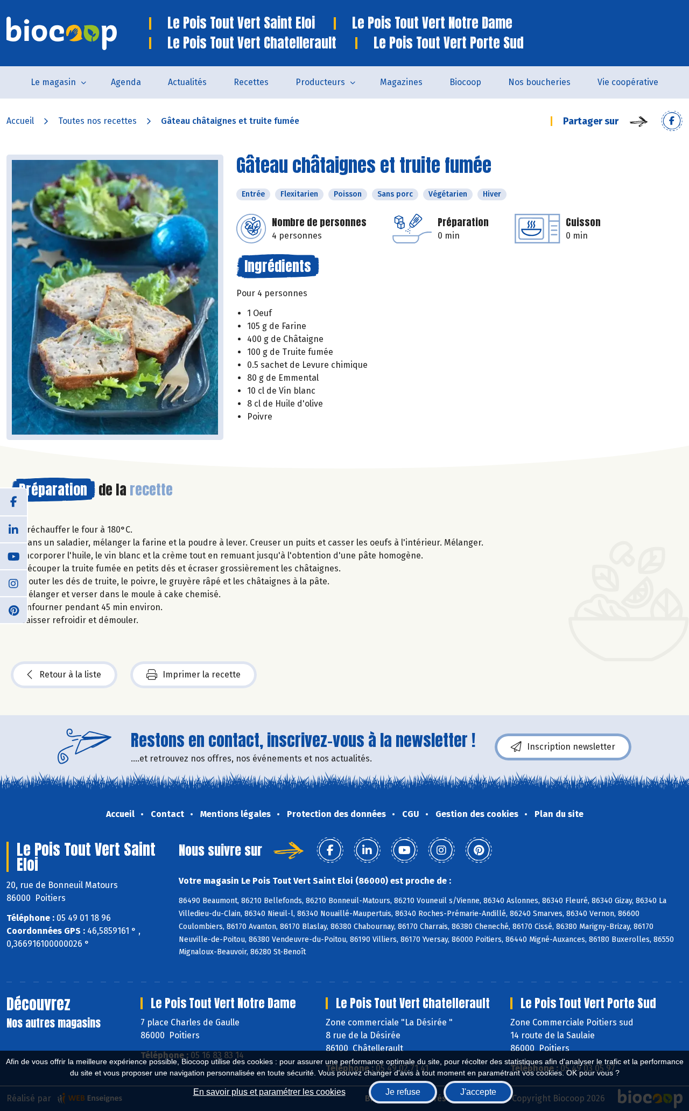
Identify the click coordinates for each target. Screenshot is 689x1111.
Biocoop (465, 82)
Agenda (126, 82)
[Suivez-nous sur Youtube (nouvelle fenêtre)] (13, 555)
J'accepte (478, 1091)
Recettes (251, 82)
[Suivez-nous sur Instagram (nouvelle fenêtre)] (13, 582)
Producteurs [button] (320, 82)
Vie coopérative (627, 82)
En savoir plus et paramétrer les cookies (269, 1091)
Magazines (401, 82)
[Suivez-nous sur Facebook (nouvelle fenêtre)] (13, 501)
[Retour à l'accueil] (77, 33)
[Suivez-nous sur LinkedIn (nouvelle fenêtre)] (13, 528)
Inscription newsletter (571, 747)
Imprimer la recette (202, 674)
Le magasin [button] (53, 82)
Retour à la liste (70, 674)
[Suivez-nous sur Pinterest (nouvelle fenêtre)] (13, 609)
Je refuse (402, 1091)
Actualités (187, 82)
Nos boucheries (539, 82)
